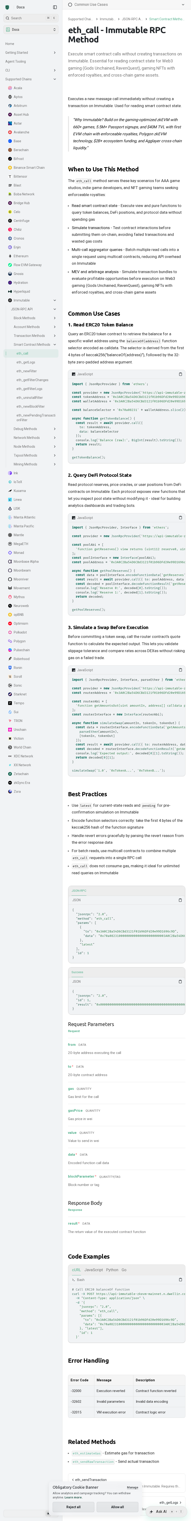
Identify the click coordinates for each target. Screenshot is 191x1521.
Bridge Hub (22, 203)
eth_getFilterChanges (32, 380)
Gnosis (19, 274)
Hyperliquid (22, 291)
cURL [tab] (76, 1269)
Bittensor (20, 176)
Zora (17, 791)
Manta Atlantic (24, 517)
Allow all (117, 1507)
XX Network (22, 765)
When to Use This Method (103, 169)
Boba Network (24, 194)
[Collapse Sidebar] (54, 7)
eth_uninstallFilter (30, 398)
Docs (21, 7)
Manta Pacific (24, 526)
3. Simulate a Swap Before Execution (108, 627)
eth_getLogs (26, 362)
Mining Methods (25, 464)
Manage (132, 1487)
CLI (7, 70)
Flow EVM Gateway (28, 265)
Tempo (19, 703)
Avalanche (21, 132)
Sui (16, 712)
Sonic (18, 685)
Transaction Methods (29, 336)
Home (9, 44)
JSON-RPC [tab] (79, 890)
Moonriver (21, 579)
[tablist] (126, 891)
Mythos (19, 597)
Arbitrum (20, 106)
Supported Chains (18, 79)
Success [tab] (77, 972)
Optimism (21, 623)
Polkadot (20, 632)
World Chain (22, 747)
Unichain (20, 730)
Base (17, 141)
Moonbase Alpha (26, 561)
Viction (19, 738)
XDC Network (23, 756)
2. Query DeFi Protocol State (99, 475)
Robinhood (22, 659)
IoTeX (18, 482)
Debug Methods (25, 429)
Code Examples (89, 1256)
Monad (19, 553)
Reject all (73, 1507)
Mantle (19, 535)
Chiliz (18, 229)
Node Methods (24, 446)
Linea (18, 499)
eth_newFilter (27, 371)
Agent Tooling (15, 61)
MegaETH (21, 544)
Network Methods (27, 438)
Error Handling (88, 1360)
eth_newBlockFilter (31, 406)
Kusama (20, 491)
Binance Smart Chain (29, 167)
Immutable (22, 300)
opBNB (19, 615)
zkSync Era (22, 783)
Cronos (19, 238)
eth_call (22, 353)
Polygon (20, 641)
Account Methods (27, 327)
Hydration (21, 283)
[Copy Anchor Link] (142, 169)
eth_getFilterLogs (29, 389)
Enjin (17, 247)
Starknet (20, 694)
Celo (17, 212)
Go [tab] (124, 1269)
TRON (18, 721)
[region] (126, 421)
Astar (18, 123)
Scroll (18, 676)
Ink (16, 473)
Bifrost (19, 159)
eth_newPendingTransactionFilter (36, 417)
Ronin (18, 668)
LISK (17, 508)
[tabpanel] (126, 929)
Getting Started (16, 52)
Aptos (18, 97)
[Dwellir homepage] (7, 7)
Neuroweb (21, 606)
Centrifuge (22, 221)
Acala (18, 88)
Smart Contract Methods (32, 344)
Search (33, 18)
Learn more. (74, 1497)
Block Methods (24, 318)
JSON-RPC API (22, 309)
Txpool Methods (25, 455)
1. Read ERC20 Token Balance (100, 324)
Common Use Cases (94, 313)
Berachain (21, 150)
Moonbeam (22, 570)
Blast (17, 185)
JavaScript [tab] (93, 1269)
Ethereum (21, 256)
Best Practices (87, 794)
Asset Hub (21, 114)
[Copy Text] (180, 374)
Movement (22, 588)
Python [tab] (112, 1269)
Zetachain (21, 774)
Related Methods (92, 1441)
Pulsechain (22, 650)
